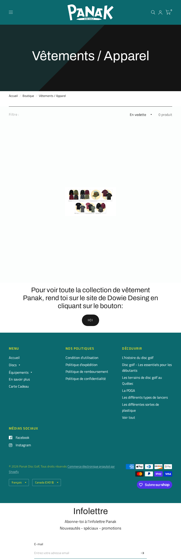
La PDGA (128, 390)
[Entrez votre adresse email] (142, 553)
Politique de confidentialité (86, 378)
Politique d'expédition (82, 364)
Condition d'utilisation (82, 357)
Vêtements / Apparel (52, 96)
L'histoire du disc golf (137, 357)
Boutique (28, 96)
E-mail (38, 544)
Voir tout (128, 417)
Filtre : (14, 114)
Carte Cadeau (19, 386)
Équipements (18, 372)
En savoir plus (19, 379)
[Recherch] (153, 12)
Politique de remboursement (87, 371)
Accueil (13, 96)
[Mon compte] (160, 12)
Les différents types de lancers (145, 397)
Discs (13, 365)
